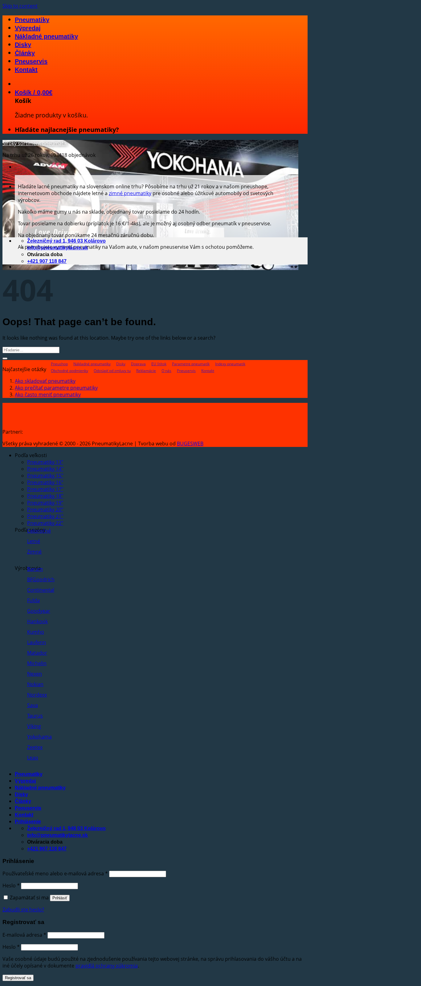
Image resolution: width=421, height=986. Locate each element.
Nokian (35, 684)
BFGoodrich (41, 579)
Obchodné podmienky (69, 370)
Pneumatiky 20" (45, 509)
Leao (32, 757)
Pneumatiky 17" (45, 489)
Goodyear (38, 611)
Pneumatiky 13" (45, 462)
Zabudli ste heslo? (23, 909)
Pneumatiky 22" (45, 523)
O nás (166, 370)
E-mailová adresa (24, 934)
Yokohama (39, 736)
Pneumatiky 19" (45, 502)
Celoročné (39, 530)
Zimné (34, 551)
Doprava (138, 363)
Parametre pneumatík (191, 363)
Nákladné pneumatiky (46, 36)
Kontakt (26, 69)
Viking (34, 726)
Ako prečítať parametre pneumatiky (56, 387)
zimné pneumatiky (130, 193)
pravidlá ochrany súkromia (107, 965)
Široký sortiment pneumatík (34, 143)
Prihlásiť (59, 898)
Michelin (37, 663)
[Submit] (4, 358)
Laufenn (36, 642)
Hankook (37, 621)
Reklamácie (146, 370)
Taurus (35, 715)
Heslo (11, 885)
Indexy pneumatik (230, 363)
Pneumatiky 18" (45, 496)
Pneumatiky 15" (45, 475)
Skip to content (20, 5)
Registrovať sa (18, 978)
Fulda (33, 600)
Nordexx (37, 694)
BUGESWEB (190, 443)
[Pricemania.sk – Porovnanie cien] (71, 431)
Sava (32, 705)
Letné (33, 541)
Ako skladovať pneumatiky (45, 381)
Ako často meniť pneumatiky (48, 394)
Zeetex (35, 747)
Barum (35, 569)
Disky (23, 44)
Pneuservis (31, 61)
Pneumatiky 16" (45, 482)
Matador (37, 652)
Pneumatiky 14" (45, 468)
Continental (40, 590)
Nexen (34, 673)
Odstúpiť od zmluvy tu (112, 370)
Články (25, 53)
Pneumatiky (32, 19)
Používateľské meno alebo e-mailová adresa (55, 873)
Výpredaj (28, 28)
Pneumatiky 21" (45, 516)
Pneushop (59, 363)
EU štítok (158, 363)
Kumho (35, 631)
